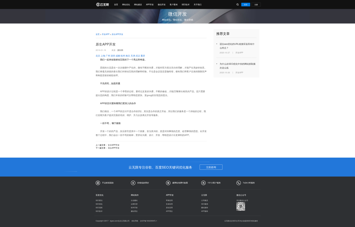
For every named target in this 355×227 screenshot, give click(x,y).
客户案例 (174, 4)
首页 (116, 4)
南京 (128, 55)
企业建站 (134, 200)
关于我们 (197, 4)
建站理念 (134, 211)
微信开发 (162, 4)
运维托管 (134, 204)
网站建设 (138, 4)
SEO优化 (99, 204)
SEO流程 (99, 207)
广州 (108, 55)
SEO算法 (99, 200)
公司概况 (204, 200)
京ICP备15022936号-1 (148, 221)
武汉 (138, 55)
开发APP (105, 34)
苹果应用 (169, 200)
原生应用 (169, 207)
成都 (118, 55)
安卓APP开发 (113, 144)
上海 (103, 55)
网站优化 (126, 4)
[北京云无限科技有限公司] (102, 4)
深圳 (113, 55)
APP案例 (204, 211)
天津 (133, 55)
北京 (98, 55)
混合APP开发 (113, 147)
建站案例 (204, 207)
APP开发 (150, 4)
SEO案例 (204, 204)
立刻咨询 (211, 167)
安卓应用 (169, 204)
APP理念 (169, 211)
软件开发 (134, 207)
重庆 (143, 55)
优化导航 (134, 221)
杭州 (123, 55)
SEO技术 (186, 4)
